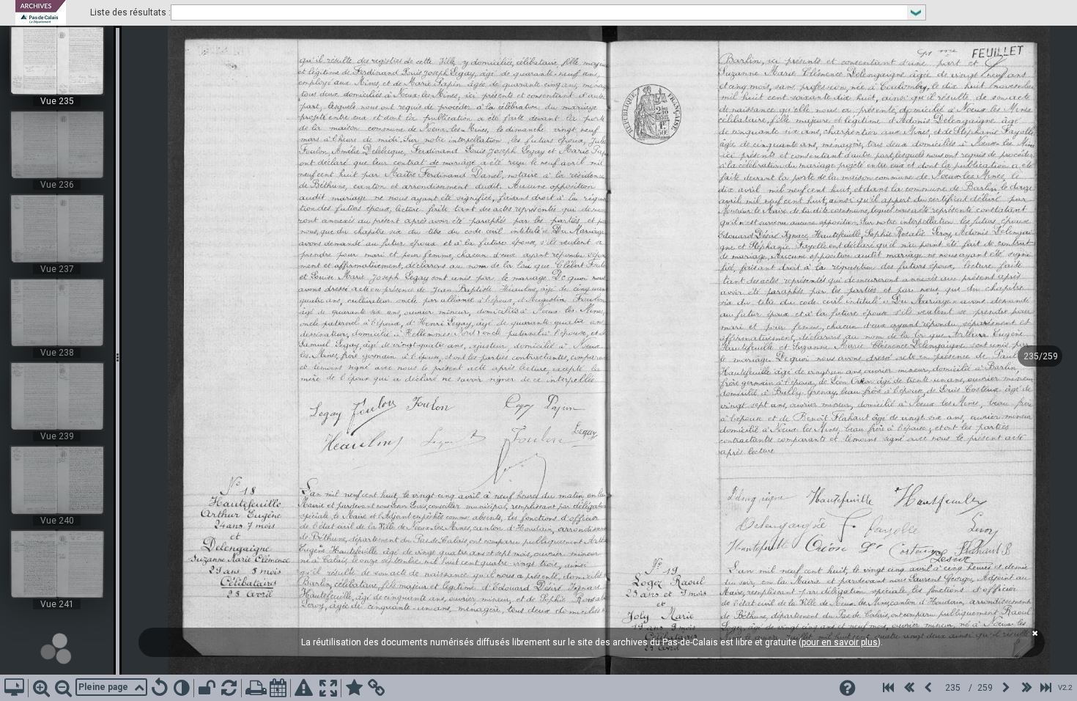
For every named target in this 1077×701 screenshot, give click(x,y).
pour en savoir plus (840, 642)
